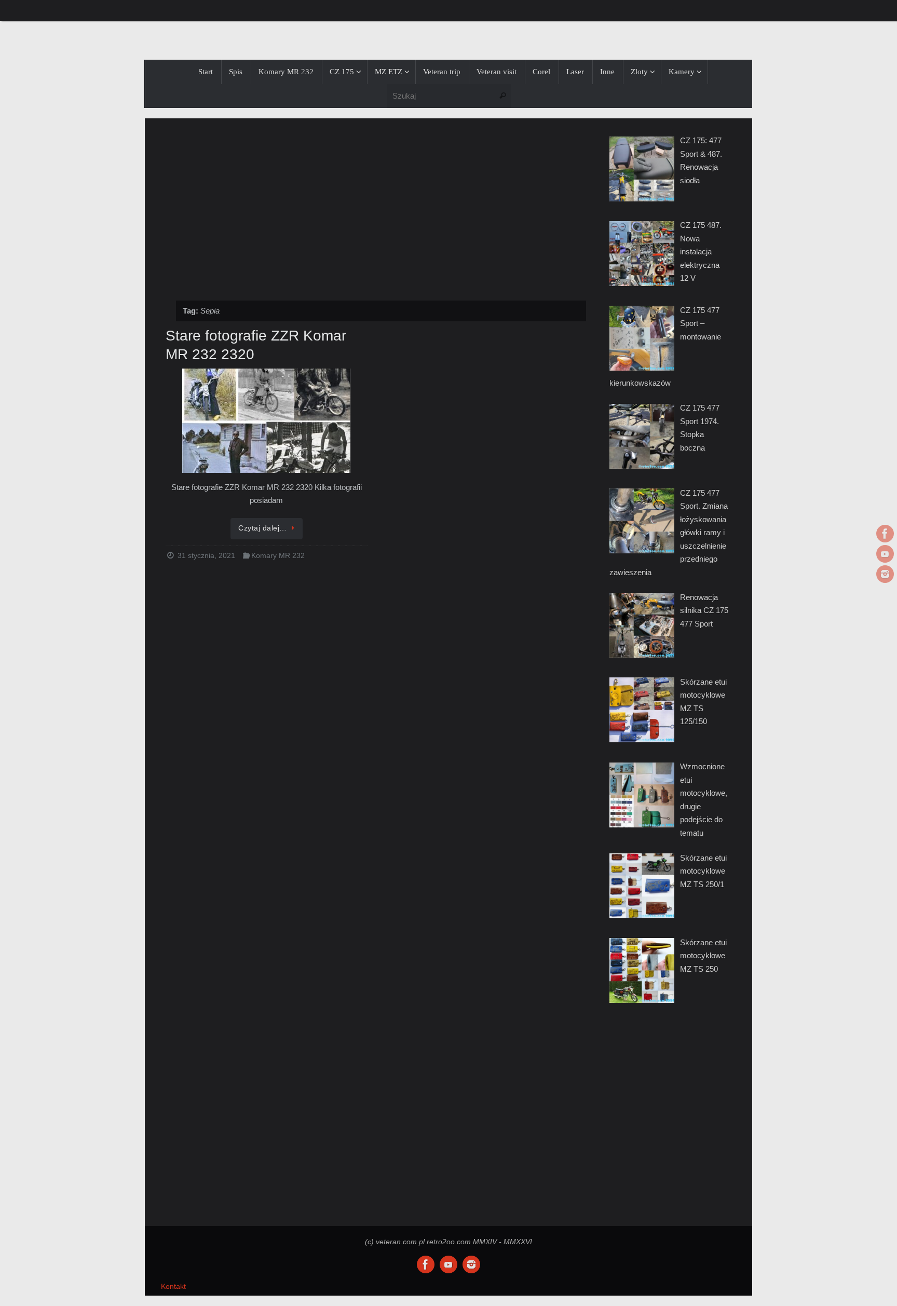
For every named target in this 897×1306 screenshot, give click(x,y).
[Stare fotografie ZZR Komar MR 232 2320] (267, 421)
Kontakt (173, 1286)
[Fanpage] (885, 533)
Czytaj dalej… (262, 528)
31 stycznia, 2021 (206, 556)
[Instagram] (885, 574)
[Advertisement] (376, 204)
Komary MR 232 (278, 556)
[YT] (885, 554)
